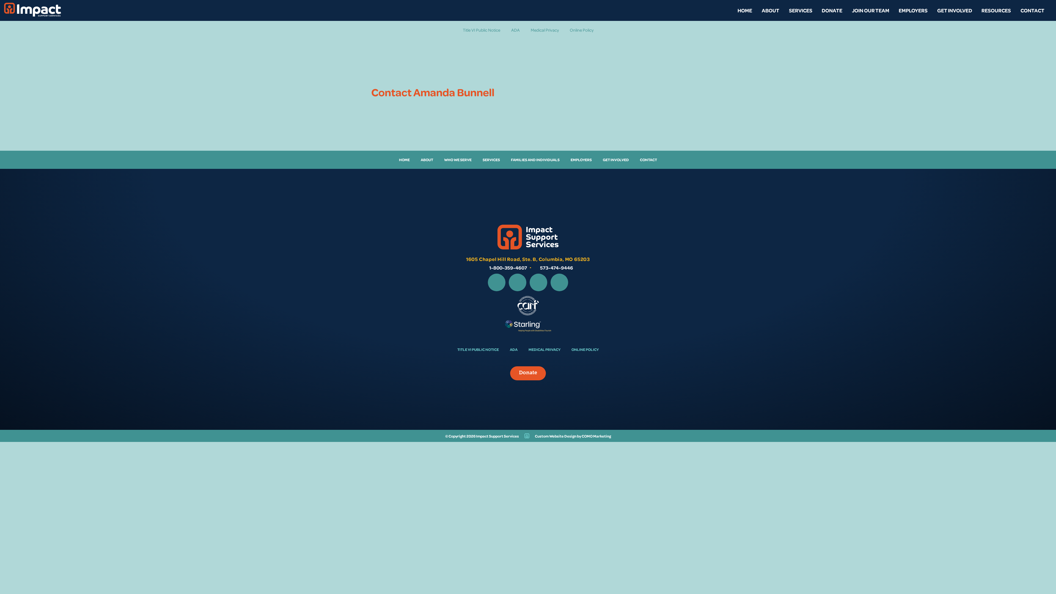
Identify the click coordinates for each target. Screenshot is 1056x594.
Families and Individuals (535, 159)
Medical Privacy (545, 30)
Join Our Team (870, 10)
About (770, 10)
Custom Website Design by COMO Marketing (573, 436)
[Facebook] (496, 282)
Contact (1032, 10)
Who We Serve (458, 159)
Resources (996, 10)
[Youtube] (559, 282)
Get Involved (954, 10)
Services (800, 10)
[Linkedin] (538, 282)
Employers (913, 10)
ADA (515, 30)
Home (745, 10)
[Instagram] (517, 282)
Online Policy (581, 30)
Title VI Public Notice (481, 30)
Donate (832, 10)
